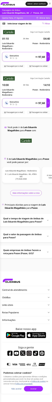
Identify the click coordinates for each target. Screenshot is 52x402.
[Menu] (50, 4)
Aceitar (33, 388)
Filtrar (47, 23)
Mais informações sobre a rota (26, 193)
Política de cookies (38, 381)
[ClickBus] (8, 3)
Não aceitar (16, 388)
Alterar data (44, 18)
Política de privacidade (24, 384)
